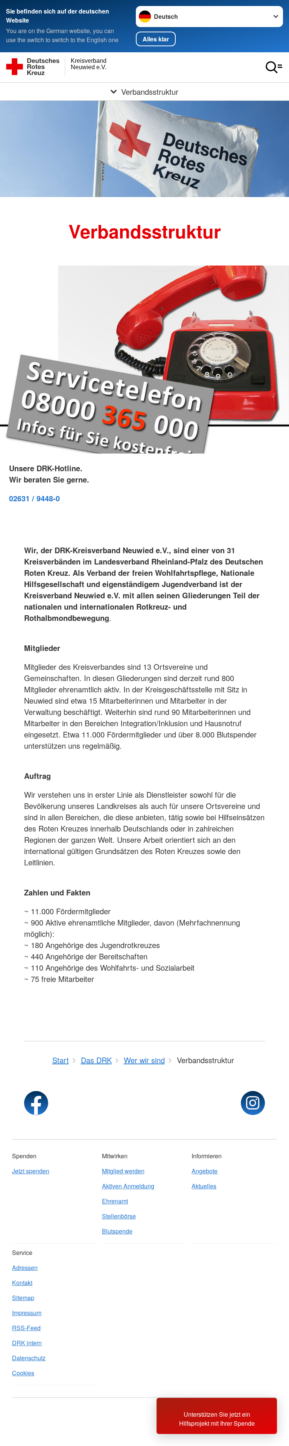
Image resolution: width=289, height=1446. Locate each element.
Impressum (26, 1312)
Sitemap (23, 1297)
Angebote (205, 1171)
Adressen (25, 1267)
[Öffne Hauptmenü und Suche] (274, 67)
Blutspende (117, 1231)
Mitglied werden (123, 1171)
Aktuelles (204, 1186)
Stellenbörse (119, 1216)
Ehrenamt (115, 1201)
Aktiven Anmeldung (128, 1186)
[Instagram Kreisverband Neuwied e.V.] (253, 1103)
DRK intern (27, 1342)
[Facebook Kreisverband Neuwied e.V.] (36, 1103)
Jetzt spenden (30, 1171)
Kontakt (22, 1282)
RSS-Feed (26, 1327)
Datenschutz (29, 1357)
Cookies (23, 1373)
